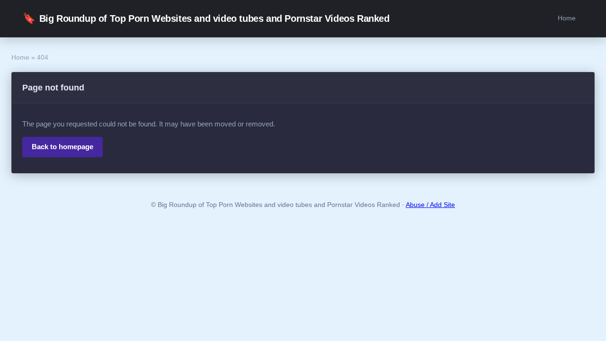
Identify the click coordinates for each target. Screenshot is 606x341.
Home (567, 18)
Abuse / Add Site (430, 204)
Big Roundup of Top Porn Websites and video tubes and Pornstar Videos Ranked (206, 18)
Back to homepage (62, 147)
